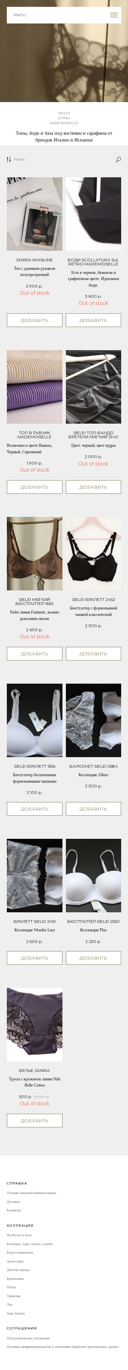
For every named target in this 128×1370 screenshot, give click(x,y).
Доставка (13, 1202)
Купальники (15, 1279)
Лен (9, 1304)
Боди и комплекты (20, 1252)
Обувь (11, 1287)
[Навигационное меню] (114, 15)
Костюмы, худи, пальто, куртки (30, 1244)
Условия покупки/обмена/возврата (31, 1193)
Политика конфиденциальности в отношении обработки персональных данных (63, 1347)
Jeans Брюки (16, 1313)
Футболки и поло (19, 1235)
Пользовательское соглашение (28, 1338)
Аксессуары (15, 1261)
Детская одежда (18, 1270)
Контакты (14, 1210)
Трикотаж (13, 1296)
